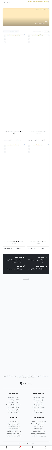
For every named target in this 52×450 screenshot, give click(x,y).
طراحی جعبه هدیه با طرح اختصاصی (38, 423)
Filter (46, 31)
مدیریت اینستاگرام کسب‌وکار (38, 406)
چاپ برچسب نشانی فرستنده (13, 401)
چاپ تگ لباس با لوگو (38, 428)
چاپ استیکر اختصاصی (13, 406)
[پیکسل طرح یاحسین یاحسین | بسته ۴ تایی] (14, 191)
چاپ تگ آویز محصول (38, 430)
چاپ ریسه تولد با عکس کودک (13, 423)
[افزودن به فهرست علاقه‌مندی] (29, 36)
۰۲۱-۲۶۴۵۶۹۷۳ (27, 383)
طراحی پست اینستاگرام (38, 402)
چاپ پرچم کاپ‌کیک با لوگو (13, 430)
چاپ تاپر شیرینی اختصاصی (13, 428)
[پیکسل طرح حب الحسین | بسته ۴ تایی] (38, 82)
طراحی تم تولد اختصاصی (13, 421)
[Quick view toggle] (29, 42)
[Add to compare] (29, 39)
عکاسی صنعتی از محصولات (38, 411)
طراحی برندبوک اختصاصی (38, 401)
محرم (37, 133)
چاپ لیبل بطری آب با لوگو (13, 411)
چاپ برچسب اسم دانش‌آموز (13, 397)
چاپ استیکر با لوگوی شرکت (13, 407)
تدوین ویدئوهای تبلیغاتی (38, 409)
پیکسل (39, 133)
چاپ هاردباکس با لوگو (38, 425)
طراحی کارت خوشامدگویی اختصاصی (38, 436)
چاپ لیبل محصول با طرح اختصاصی (13, 404)
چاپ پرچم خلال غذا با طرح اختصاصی (13, 431)
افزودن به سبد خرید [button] (33, 140)
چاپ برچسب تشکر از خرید (13, 399)
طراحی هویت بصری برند (38, 399)
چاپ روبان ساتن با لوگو (38, 426)
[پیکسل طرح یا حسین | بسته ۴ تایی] (38, 191)
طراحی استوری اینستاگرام (39, 404)
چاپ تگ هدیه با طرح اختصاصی (38, 431)
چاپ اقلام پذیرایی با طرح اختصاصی (14, 436)
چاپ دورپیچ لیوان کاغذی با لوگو (13, 433)
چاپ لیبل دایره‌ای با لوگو (13, 402)
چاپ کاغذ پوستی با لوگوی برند (13, 412)
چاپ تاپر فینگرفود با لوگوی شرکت (13, 426)
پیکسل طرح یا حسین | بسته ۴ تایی (38, 241)
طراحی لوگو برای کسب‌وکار (38, 397)
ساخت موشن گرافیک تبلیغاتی (38, 407)
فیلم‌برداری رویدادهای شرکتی (38, 412)
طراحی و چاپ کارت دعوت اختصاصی (38, 433)
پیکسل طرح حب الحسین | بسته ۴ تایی (38, 131)
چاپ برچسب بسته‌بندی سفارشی (13, 409)
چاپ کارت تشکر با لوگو (38, 435)
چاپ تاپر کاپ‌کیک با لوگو (13, 425)
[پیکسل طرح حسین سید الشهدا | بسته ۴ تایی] (14, 82)
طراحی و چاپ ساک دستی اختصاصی (38, 421)
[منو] (3, 2)
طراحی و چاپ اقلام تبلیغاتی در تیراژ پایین (14, 435)
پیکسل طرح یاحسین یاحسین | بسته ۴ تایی (13, 241)
